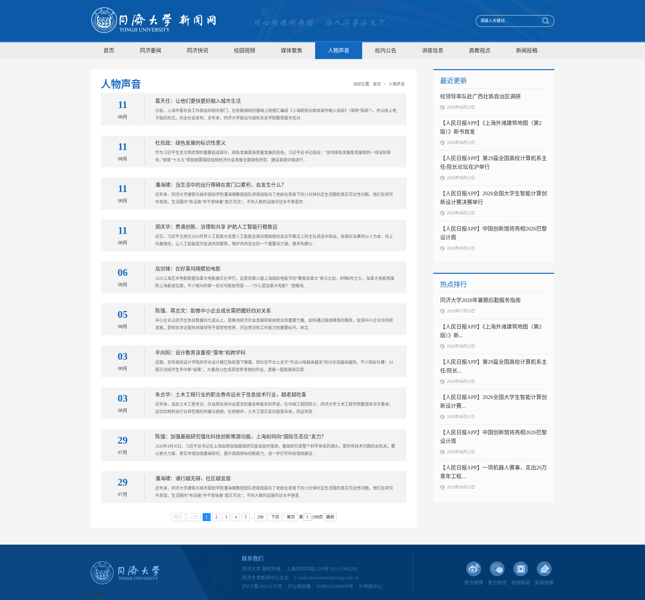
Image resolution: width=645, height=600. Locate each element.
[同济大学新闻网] (154, 20)
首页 (108, 50)
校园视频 (244, 50)
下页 (275, 517)
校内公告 (385, 50)
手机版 (97, 594)
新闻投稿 (527, 50)
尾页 (291, 517)
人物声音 (338, 50)
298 (260, 517)
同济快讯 (197, 50)
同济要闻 (150, 50)
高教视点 (479, 50)
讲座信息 (432, 50)
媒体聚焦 (291, 50)
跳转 (330, 517)
